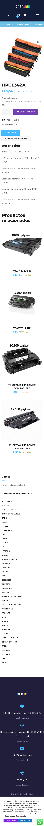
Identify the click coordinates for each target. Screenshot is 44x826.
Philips (5, 601)
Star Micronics (9, 642)
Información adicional (16, 138)
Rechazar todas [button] (25, 821)
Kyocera (6, 563)
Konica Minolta (9, 559)
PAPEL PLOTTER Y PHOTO (13, 596)
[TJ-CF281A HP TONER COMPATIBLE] (22, 360)
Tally (4, 646)
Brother (6, 506)
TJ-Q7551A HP (22, 328)
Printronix (7, 609)
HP (15, 125)
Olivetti (6, 584)
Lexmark (6, 568)
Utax (4, 658)
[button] (37, 15)
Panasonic (7, 588)
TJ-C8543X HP (22, 271)
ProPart (6, 613)
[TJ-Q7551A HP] (22, 303)
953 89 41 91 (22, 780)
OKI (3, 576)
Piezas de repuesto (11, 605)
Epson (5, 543)
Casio (4, 522)
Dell (4, 534)
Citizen (5, 526)
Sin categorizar (10, 638)
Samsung (6, 629)
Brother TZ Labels (11, 514)
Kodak (5, 555)
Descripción (11, 133)
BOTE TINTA (7, 501)
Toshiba (6, 654)
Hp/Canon (6, 551)
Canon (5, 518)
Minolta (6, 572)
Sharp (5, 634)
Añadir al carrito (26, 112)
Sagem (5, 625)
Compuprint (7, 530)
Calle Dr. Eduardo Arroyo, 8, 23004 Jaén (22, 713)
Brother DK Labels (11, 510)
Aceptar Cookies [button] (10, 821)
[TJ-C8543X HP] (22, 247)
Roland (5, 621)
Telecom (6, 650)
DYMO (4, 539)
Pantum (5, 592)
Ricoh (4, 617)
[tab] (10, 133)
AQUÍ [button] (24, 816)
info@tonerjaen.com (22, 755)
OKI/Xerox (6, 580)
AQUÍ (31, 810)
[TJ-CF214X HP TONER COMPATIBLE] (22, 420)
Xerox (5, 663)
